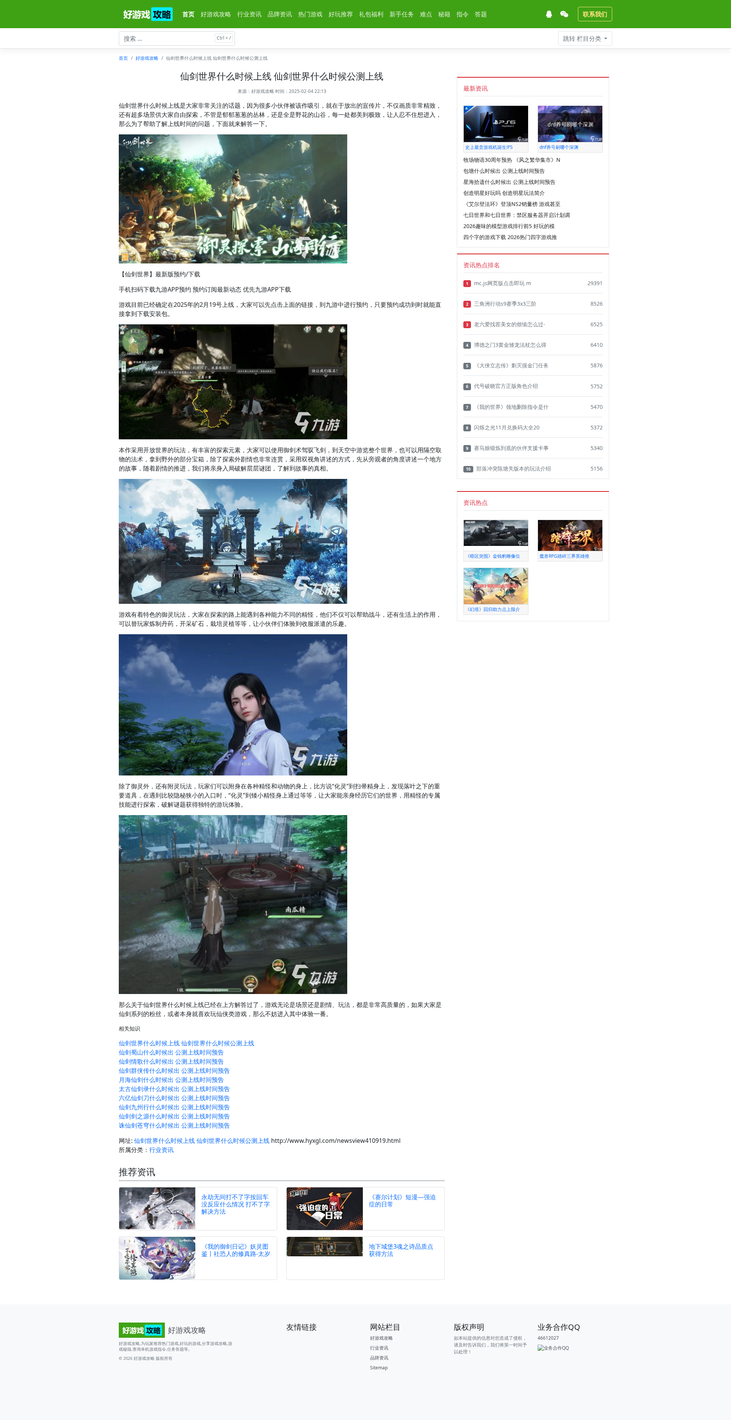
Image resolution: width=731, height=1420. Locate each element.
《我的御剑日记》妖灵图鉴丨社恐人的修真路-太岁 (235, 1250)
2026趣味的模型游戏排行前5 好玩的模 (509, 226)
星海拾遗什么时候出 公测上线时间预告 (509, 181)
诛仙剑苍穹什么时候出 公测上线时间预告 (174, 1125)
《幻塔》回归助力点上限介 (492, 609)
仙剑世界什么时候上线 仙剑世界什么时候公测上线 (186, 1043)
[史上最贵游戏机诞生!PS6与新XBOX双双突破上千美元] (496, 123)
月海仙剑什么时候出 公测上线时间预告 (171, 1079)
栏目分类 (583, 38)
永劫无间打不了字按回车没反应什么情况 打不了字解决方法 (235, 1204)
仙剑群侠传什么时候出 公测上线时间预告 (174, 1070)
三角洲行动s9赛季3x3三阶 (501, 303)
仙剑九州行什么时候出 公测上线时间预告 (174, 1107)
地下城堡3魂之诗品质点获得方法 (401, 1250)
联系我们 (595, 14)
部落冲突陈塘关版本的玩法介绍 (508, 468)
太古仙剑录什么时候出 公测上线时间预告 (174, 1089)
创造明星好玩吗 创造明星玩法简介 (504, 192)
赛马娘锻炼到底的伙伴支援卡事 (507, 448)
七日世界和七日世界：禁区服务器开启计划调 (516, 215)
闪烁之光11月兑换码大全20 (502, 427)
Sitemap (379, 1367)
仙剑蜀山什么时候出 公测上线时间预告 (171, 1052)
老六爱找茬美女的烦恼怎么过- (505, 324)
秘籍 (444, 14)
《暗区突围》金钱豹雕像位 (492, 556)
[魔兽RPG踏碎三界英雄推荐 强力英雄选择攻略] (570, 535)
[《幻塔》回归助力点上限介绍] (496, 585)
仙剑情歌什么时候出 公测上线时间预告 (171, 1061)
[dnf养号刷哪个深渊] (570, 123)
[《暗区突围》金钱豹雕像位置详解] (496, 532)
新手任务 (401, 14)
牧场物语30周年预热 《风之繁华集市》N (511, 159)
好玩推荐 (341, 14)
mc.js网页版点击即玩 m (498, 283)
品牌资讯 (280, 14)
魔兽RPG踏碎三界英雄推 (564, 556)
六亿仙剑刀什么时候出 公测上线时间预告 (174, 1098)
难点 (426, 14)
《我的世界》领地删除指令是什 (507, 406)
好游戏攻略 (216, 14)
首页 (188, 14)
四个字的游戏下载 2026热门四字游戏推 (510, 237)
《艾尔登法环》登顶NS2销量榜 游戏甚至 (511, 203)
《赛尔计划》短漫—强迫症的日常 (402, 1200)
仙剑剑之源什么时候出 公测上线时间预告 (174, 1116)
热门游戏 (310, 14)
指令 (462, 14)
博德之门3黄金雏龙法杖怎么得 (506, 344)
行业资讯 (249, 14)
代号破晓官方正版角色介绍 (502, 385)
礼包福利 (371, 14)
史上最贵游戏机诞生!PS (489, 147)
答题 (481, 14)
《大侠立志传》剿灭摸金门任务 (507, 365)
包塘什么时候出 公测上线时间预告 (504, 170)
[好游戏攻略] (147, 14)
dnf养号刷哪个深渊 (558, 147)
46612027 (548, 1338)
